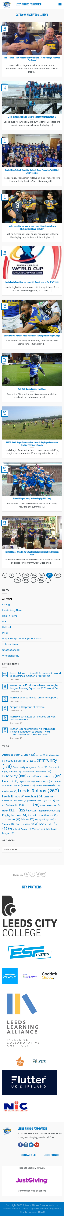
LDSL (30, 785)
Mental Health (36, 801)
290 (41, 580)
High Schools (26, 781)
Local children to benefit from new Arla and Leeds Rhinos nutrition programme (35, 674)
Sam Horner (11, 819)
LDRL (5, 621)
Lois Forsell (20, 801)
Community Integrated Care (30, 767)
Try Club (50, 819)
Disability (14, 776)
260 (34, 575)
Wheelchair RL (10, 655)
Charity (11, 761)
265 (26, 580)
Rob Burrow (51, 810)
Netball (6, 627)
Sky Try (40, 819)
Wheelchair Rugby (20, 829)
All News (7, 598)
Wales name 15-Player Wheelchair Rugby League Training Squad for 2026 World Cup (34, 687)
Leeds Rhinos (38, 791)
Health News (9, 616)
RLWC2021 (35, 810)
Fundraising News (12, 610)
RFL (5, 811)
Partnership (15, 805)
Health (10, 781)
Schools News (10, 644)
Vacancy (8, 824)
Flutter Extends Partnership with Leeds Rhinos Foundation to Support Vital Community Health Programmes (32, 732)
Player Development (50, 805)
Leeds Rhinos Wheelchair (22, 796)
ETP (30, 777)
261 (41, 575)
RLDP (18, 810)
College (6, 604)
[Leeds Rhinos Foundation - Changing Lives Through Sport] (6, 4)
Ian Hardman (44, 781)
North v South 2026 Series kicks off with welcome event (33, 718)
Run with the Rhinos (43, 815)
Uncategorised (10, 650)
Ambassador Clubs (18, 755)
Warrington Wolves (25, 824)
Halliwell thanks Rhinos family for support (34, 697)
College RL (25, 761)
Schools (27, 819)
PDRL (5, 633)
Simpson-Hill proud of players (27, 707)
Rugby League (14, 815)
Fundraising (48, 776)
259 (26, 575)
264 (17, 580)
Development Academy (36, 771)
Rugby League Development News (22, 638)
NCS (50, 800)
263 (58, 575)
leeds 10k (42, 785)
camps (41, 755)
